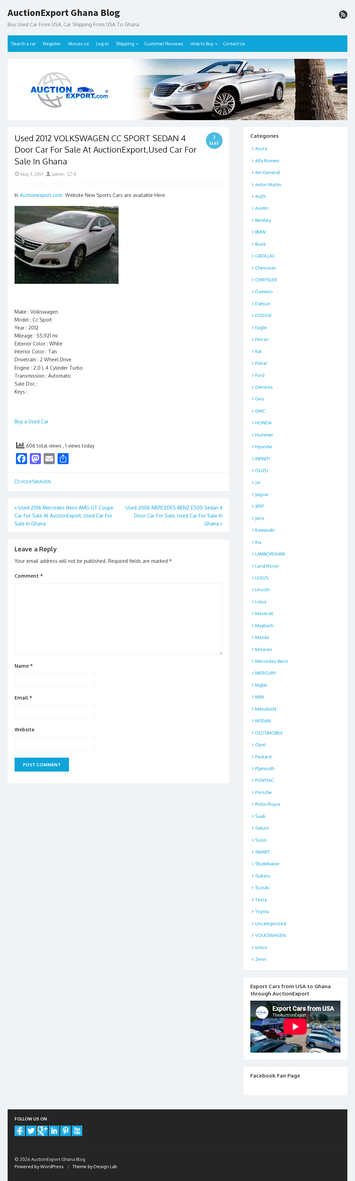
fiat (258, 351)
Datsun (262, 303)
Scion (261, 840)
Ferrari (262, 339)
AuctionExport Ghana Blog (64, 13)
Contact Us (234, 43)
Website (24, 729)
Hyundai (263, 446)
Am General (267, 172)
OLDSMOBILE (269, 733)
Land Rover (267, 566)
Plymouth (264, 768)
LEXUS (261, 577)
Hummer (264, 435)
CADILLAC (265, 256)
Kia (258, 542)
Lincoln (262, 589)
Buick (260, 244)
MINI (259, 697)
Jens (260, 518)
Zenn (260, 959)
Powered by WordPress (39, 1166)
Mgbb (261, 685)
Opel (260, 744)
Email (23, 698)
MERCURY (265, 673)
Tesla (261, 899)
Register (52, 43)
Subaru (262, 875)
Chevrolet (265, 268)
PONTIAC (264, 780)
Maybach (264, 625)
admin (57, 174)
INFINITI (262, 458)
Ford (260, 375)
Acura (261, 148)
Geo (259, 399)
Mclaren (263, 649)
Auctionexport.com (41, 195)
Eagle (261, 327)
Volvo (261, 947)
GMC (260, 411)
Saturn (262, 828)
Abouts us (78, 43)
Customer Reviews (163, 43)
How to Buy (201, 43)
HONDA (263, 422)
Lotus (261, 601)
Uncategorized (270, 923)
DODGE (263, 315)
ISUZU (261, 470)
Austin (261, 208)
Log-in (102, 43)
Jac (258, 482)
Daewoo (264, 291)
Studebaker (267, 863)
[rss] (343, 14)
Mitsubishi (265, 709)
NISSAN (263, 720)
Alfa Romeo (267, 160)
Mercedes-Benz (271, 661)
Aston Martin (268, 184)
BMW (260, 232)
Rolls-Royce (267, 804)
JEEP (259, 506)
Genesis (264, 387)
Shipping (125, 43)
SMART (262, 852)
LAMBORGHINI (270, 554)
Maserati (264, 613)
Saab (260, 816)
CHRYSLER (266, 279)
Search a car (23, 43)
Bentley (263, 220)
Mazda (262, 637)
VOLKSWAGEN (35, 481)
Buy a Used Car (32, 421)
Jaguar (262, 494)
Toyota (262, 911)
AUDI (260, 196)
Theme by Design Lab (94, 1166)
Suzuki (262, 887)
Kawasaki (265, 530)
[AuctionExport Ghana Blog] (177, 89)
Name (24, 666)
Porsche (263, 792)
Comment (29, 576)
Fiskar (261, 363)
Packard (263, 756)
